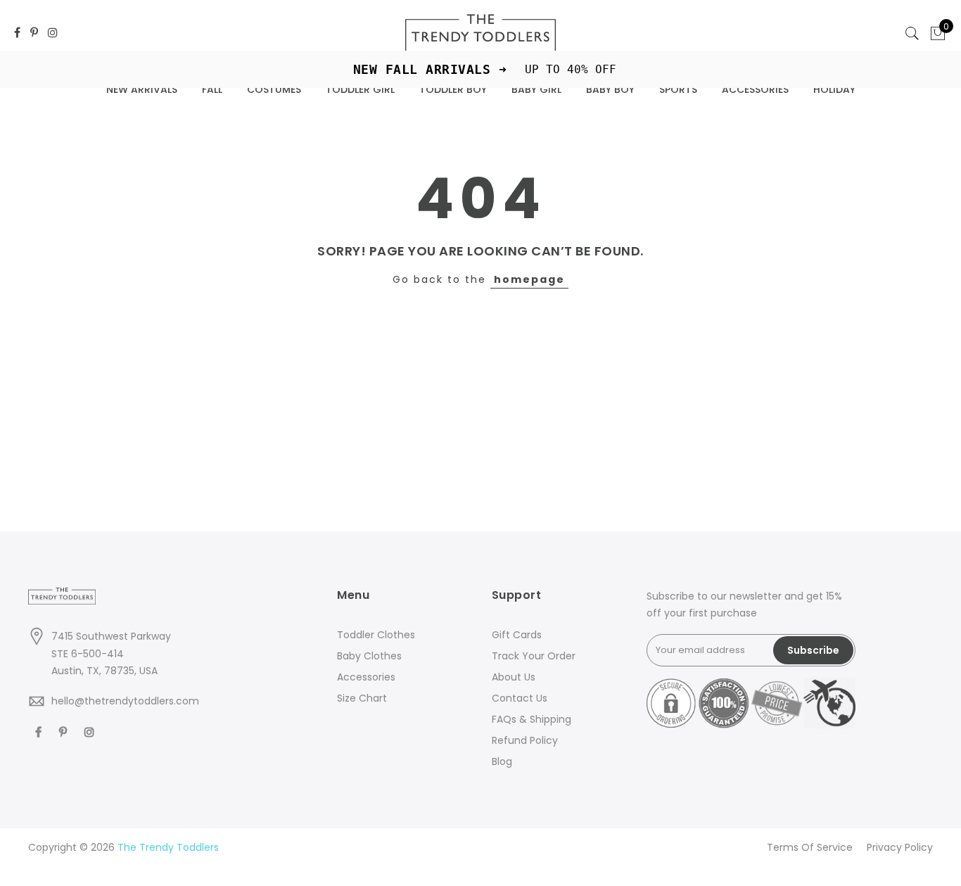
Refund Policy (525, 740)
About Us (513, 677)
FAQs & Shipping (531, 719)
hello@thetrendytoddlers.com (125, 701)
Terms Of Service (810, 847)
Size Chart (362, 698)
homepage (529, 279)
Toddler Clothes (376, 635)
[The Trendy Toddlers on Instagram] (53, 33)
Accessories (366, 677)
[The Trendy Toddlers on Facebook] (17, 33)
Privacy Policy (900, 847)
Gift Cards (517, 635)
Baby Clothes (369, 656)
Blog (502, 761)
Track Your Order (533, 656)
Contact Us (519, 698)
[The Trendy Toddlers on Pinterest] (34, 33)
